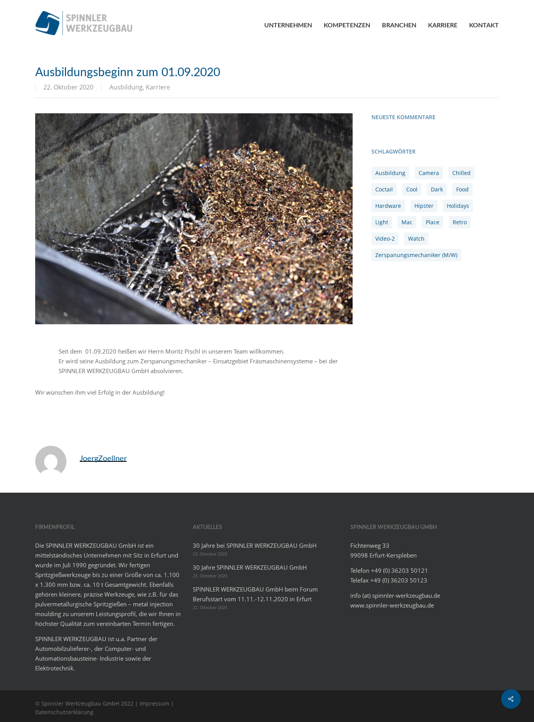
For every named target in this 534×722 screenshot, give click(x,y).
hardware (388, 205)
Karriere (158, 87)
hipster (424, 205)
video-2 (385, 238)
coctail (384, 189)
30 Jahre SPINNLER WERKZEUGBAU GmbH (250, 567)
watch (416, 238)
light (381, 222)
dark (437, 189)
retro (460, 222)
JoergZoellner (103, 459)
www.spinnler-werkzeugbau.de (392, 605)
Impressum (154, 703)
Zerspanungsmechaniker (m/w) (416, 255)
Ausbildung (126, 87)
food (462, 189)
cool (412, 189)
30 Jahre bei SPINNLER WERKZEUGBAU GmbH (255, 545)
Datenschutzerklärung (64, 712)
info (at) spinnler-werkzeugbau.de (395, 595)
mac (406, 222)
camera (429, 173)
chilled (461, 173)
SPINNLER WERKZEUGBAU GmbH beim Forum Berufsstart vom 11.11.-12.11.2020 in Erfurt (255, 594)
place (432, 222)
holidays (458, 205)
